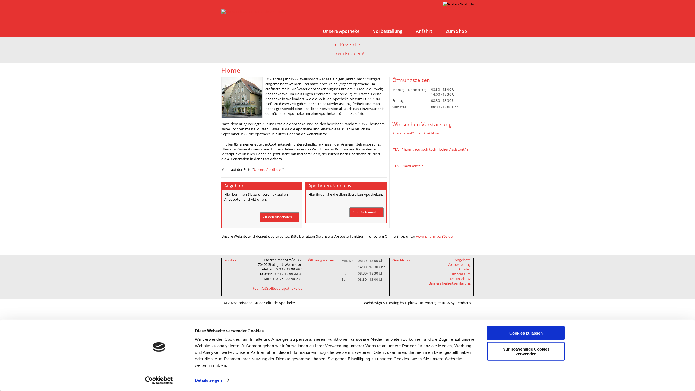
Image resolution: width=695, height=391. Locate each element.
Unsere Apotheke (341, 31)
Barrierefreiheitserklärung (450, 283)
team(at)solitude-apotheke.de (277, 288)
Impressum (461, 274)
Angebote (463, 259)
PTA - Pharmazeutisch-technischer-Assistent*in (430, 149)
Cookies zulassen (526, 333)
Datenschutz (460, 278)
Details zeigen (208, 380)
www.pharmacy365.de (434, 236)
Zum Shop (456, 31)
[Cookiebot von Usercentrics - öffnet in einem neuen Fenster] (159, 380)
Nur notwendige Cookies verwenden (526, 351)
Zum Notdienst (364, 212)
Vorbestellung (387, 31)
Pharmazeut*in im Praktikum (416, 133)
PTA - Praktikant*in (408, 165)
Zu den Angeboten (277, 217)
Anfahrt (424, 31)
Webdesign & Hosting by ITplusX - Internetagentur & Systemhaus (417, 302)
